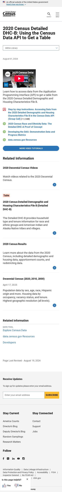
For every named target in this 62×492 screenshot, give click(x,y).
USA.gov (37, 478)
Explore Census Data (15, 330)
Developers (9, 342)
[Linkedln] (13, 458)
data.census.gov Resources (22, 139)
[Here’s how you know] (31, 3)
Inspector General (11, 475)
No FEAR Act (27, 475)
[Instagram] (23, 458)
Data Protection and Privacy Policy (18, 472)
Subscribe (52, 395)
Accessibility (42, 472)
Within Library (11, 48)
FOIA (53, 472)
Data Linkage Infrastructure (36, 469)
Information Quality (11, 469)
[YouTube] (18, 458)
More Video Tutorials (31, 148)
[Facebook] (4, 458)
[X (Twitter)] (8, 458)
